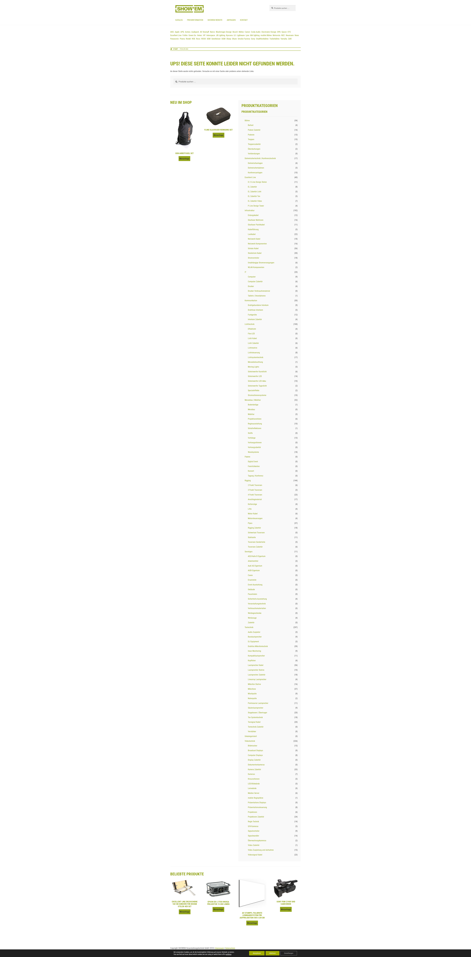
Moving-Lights (253, 367)
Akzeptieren (257, 953)
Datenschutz (230, 948)
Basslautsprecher (255, 637)
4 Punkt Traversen (255, 495)
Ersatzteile (252, 580)
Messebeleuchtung (255, 362)
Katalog (179, 20)
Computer (252, 277)
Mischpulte (252, 693)
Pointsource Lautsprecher (258, 703)
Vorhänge (251, 438)
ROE (193, 38)
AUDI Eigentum (254, 570)
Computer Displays (255, 755)
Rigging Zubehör (254, 528)
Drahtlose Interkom (255, 310)
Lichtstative (252, 348)
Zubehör (251, 622)
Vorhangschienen (255, 442)
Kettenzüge (252, 504)
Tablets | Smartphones (257, 296)
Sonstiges (248, 551)
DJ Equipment (253, 641)
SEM (208, 38)
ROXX (203, 38)
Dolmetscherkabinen (256, 168)
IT (245, 272)
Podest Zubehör (254, 130)
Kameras (251, 774)
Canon (247, 32)
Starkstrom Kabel (255, 253)
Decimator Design (269, 32)
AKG (172, 32)
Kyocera (229, 35)
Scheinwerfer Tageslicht (257, 386)
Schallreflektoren (254, 428)
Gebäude (251, 589)
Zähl (290, 38)
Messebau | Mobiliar (253, 400)
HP (204, 35)
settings (228, 954)
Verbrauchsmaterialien (257, 608)
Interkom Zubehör (255, 319)
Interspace (210, 35)
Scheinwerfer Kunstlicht (257, 371)
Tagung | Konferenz (255, 476)
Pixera (182, 38)
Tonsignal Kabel (254, 722)
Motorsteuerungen (255, 518)
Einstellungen (288, 953)
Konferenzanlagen (255, 172)
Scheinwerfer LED (255, 376)
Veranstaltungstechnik (257, 604)
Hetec (199, 35)
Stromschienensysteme (257, 395)
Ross (198, 38)
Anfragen (231, 20)
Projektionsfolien (254, 419)
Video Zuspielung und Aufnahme (261, 850)
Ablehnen (272, 953)
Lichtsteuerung (254, 352)
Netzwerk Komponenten (257, 243)
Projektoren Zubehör (256, 817)
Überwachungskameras (257, 840)
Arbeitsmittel (253, 561)
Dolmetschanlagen (255, 163)
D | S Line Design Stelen (257, 182)
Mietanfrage (184, 158)
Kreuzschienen (254, 779)
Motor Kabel (253, 513)
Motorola (276, 35)
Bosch (235, 32)
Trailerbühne (274, 38)
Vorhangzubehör (254, 447)
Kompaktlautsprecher (256, 656)
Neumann (290, 35)
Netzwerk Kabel (254, 239)
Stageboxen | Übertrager (257, 712)
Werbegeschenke (254, 613)
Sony (253, 38)
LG (235, 35)
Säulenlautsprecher (255, 708)
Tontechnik (249, 627)
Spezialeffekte (253, 390)
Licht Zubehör (253, 343)
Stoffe (250, 433)
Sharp (228, 38)
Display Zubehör (254, 760)
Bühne (241, 32)
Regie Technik (253, 821)
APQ (182, 32)
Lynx (247, 35)
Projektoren (252, 812)
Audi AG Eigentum (255, 566)
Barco (212, 32)
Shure (234, 38)
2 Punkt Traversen (255, 485)
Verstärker (252, 731)
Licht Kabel (252, 338)
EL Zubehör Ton (254, 196)
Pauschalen (252, 594)
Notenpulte (252, 698)
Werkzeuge (252, 618)
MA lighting (255, 35)
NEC (283, 35)
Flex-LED (251, 333)
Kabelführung (253, 229)
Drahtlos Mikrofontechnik (258, 646)
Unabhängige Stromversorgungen (261, 262)
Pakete (247, 457)
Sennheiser (216, 38)
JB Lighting (220, 35)
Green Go (192, 35)
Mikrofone (252, 689)
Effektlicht (252, 329)
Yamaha (284, 38)
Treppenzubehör (254, 144)
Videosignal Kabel (255, 855)
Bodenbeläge (253, 405)
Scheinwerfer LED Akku (257, 381)
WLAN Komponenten (256, 267)
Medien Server (253, 793)
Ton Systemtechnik (255, 717)
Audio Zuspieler (254, 632)
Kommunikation (251, 300)
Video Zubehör (253, 845)
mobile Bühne (266, 35)
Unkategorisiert (251, 736)
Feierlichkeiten (254, 466)
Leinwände (252, 788)
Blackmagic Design (224, 32)
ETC (289, 32)
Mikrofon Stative (254, 684)
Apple (177, 32)
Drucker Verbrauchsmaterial (259, 291)
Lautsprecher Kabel (255, 665)
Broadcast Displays (255, 750)
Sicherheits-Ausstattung (257, 599)
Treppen (251, 139)
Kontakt (244, 20)
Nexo (297, 35)
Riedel (188, 38)
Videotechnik (250, 741)
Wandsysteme (253, 452)
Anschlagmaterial (255, 499)
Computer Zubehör (255, 281)
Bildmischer (252, 746)
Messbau (251, 409)
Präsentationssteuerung (257, 807)
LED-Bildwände (254, 784)
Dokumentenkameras (256, 765)
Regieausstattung (255, 424)
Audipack (195, 32)
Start (175, 49)
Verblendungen (254, 153)
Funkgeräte (252, 315)
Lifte (250, 509)
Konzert (251, 471)
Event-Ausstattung (255, 585)
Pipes (250, 523)
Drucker (251, 286)
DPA (279, 32)
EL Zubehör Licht (254, 191)
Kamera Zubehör (254, 769)
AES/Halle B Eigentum (256, 556)
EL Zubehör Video (255, 201)
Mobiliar (251, 414)
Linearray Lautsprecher (257, 679)
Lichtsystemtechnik (255, 357)
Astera (187, 32)
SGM (223, 38)
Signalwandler (253, 836)
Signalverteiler (253, 831)
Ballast (250, 125)
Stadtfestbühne (262, 38)
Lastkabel (252, 234)
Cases (250, 575)
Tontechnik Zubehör (255, 727)
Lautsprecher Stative (256, 670)
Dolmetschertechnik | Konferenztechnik (260, 158)
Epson (284, 32)
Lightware (241, 35)
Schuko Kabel (253, 248)
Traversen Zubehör (255, 547)
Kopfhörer (252, 660)
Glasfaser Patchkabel (256, 225)
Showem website (215, 20)
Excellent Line (176, 35)
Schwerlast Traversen (256, 532)
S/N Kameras (253, 826)
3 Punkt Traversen (255, 490)
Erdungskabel (253, 215)
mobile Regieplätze (255, 798)
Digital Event (253, 461)
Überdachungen (254, 149)
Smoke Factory (244, 38)
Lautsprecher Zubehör (256, 675)
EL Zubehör (252, 187)
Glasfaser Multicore (255, 220)
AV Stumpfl (204, 32)
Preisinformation (195, 20)
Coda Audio (256, 32)
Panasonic (174, 38)
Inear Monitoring (254, 651)
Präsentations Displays (257, 802)
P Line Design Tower (256, 206)
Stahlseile (252, 537)
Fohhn (185, 35)
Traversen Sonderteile (256, 542)
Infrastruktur (250, 210)
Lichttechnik (249, 324)
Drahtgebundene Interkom (258, 305)
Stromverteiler (253, 258)
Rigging (248, 480)
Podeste (251, 135)
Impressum (219, 948)
